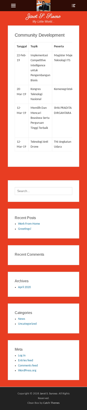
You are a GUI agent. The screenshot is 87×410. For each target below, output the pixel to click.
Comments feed (28, 365)
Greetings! (24, 229)
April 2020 (24, 287)
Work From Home (29, 224)
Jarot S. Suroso (43, 16)
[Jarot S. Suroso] (44, 5)
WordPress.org (27, 370)
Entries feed (25, 360)
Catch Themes (51, 403)
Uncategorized (27, 324)
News (21, 319)
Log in (21, 355)
